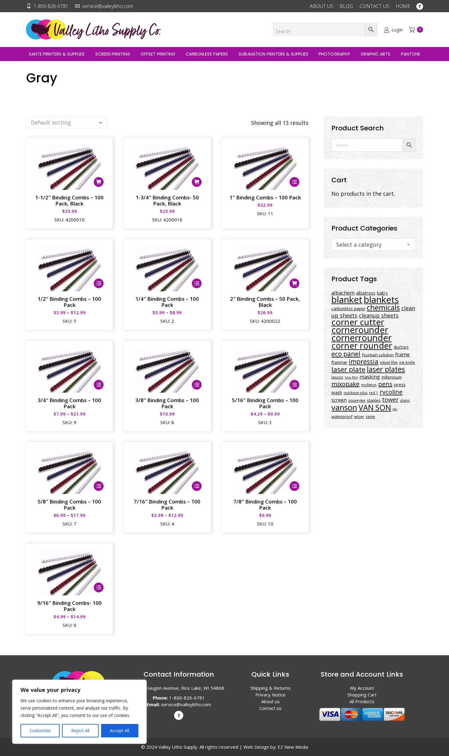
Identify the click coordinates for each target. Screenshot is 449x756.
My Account (362, 688)
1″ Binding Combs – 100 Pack (265, 197)
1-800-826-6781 (51, 6)
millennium (391, 377)
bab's (382, 293)
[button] (99, 182)
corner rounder (361, 345)
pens (385, 384)
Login (397, 30)
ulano (405, 400)
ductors (401, 347)
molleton (369, 384)
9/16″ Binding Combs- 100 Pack (69, 605)
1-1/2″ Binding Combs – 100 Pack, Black (69, 200)
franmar (339, 362)
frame (402, 354)
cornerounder (359, 330)
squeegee (356, 400)
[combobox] (373, 244)
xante (370, 416)
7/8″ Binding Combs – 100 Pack (265, 504)
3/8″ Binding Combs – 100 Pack (167, 403)
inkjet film (389, 362)
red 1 (373, 392)
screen (339, 400)
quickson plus (355, 392)
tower (390, 399)
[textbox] (358, 244)
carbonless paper (348, 308)
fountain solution (378, 355)
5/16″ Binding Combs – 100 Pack (265, 403)
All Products (361, 701)
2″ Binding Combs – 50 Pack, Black (265, 301)
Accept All (119, 730)
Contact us (270, 708)
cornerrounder (361, 337)
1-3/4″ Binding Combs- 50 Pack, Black (167, 200)
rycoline (391, 391)
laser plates (386, 369)
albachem (343, 292)
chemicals (383, 307)
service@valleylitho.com (107, 6)
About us (270, 701)
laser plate (348, 369)
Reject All (80, 730)
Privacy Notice (270, 695)
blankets (381, 299)
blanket (346, 299)
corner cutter (357, 322)
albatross (365, 293)
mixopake (345, 384)
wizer (359, 416)
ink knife (407, 362)
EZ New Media (293, 747)
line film (351, 377)
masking (370, 376)
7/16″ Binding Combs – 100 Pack (167, 504)
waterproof (341, 416)
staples (374, 400)
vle (394, 409)
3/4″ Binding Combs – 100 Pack (69, 403)
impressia (363, 361)
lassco (337, 377)
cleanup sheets (379, 315)
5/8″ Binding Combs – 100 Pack (69, 504)
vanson (344, 407)
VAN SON (375, 407)
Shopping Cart (362, 695)
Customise (40, 730)
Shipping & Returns (270, 688)
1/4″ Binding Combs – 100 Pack (167, 301)
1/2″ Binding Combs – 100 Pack (69, 301)
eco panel (345, 353)
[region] (79, 712)
